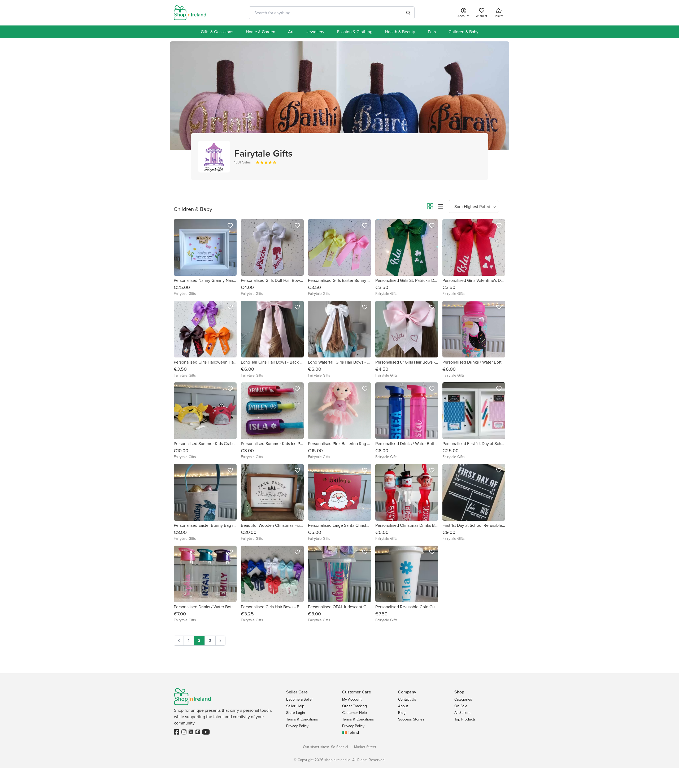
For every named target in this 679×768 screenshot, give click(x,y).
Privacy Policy (297, 726)
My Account (352, 699)
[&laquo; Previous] (179, 641)
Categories (463, 699)
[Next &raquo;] (220, 641)
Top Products (465, 719)
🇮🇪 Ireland (350, 732)
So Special (339, 747)
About (403, 706)
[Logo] (190, 12)
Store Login (295, 712)
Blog (402, 712)
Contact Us (407, 699)
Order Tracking (354, 706)
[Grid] (430, 207)
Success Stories (411, 719)
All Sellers (462, 712)
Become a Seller (299, 699)
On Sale (460, 706)
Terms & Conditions (302, 719)
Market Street (365, 747)
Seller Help (295, 706)
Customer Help (354, 712)
